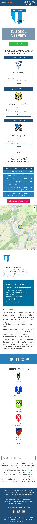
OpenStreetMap (29, 249)
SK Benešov (18, 382)
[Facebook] (13, 511)
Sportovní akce (28, 4)
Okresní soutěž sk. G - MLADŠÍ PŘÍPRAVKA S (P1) (17, 194)
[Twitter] (23, 511)
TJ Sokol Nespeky (16, 168)
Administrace (29, 2)
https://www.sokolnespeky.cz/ (17, 272)
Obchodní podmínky (21, 517)
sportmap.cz (10, 463)
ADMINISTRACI (16, 481)
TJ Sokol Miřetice (18, 396)
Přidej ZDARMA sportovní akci (18, 201)
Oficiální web (18, 44)
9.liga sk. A (17, 179)
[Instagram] (18, 511)
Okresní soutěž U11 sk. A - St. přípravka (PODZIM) (17, 189)
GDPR (30, 517)
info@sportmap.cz (22, 503)
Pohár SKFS (17, 175)
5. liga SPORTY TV (17, 172)
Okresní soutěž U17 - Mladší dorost (17, 183)
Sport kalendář (9, 517)
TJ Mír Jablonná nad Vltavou (18, 438)
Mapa (18, 83)
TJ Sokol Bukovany (18, 424)
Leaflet (24, 249)
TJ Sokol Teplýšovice (18, 410)
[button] (20, 227)
